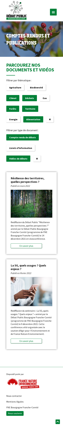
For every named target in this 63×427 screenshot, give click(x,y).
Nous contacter (14, 395)
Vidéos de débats (18, 158)
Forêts (12, 108)
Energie (13, 119)
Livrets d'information (20, 148)
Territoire (30, 108)
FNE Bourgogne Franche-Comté (22, 407)
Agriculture (15, 87)
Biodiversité (36, 87)
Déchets (29, 98)
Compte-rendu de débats (22, 137)
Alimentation (33, 119)
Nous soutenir (15, 413)
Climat (12, 98)
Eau (45, 98)
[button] (53, 12)
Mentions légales (15, 401)
